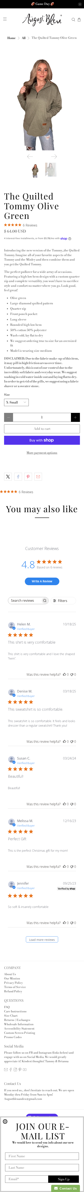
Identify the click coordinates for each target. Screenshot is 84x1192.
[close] (5, 1121)
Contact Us (67, 1188)
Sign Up (64, 1179)
